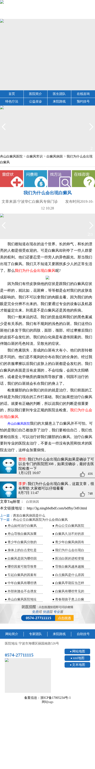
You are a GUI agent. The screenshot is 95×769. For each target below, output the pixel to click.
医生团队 (59, 94)
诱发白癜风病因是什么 (29, 515)
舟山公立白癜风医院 (69, 525)
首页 (12, 94)
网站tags (47, 702)
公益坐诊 (35, 101)
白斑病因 (32, 501)
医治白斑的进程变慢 (69, 558)
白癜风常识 (35, 156)
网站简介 (11, 634)
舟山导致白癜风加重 (22, 534)
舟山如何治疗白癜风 (22, 525)
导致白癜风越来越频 (69, 566)
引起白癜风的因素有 (22, 575)
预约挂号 (83, 101)
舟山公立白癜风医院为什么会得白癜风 (40, 519)
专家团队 (35, 634)
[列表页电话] (47, 614)
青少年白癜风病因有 (69, 542)
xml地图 (78, 658)
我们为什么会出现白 (69, 550)
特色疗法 (11, 101)
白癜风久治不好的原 (69, 534)
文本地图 (78, 664)
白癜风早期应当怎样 (69, 583)
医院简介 (35, 94)
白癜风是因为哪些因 (22, 558)
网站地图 (78, 651)
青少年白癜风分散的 (22, 542)
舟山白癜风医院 (11, 156)
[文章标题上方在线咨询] (83, 178)
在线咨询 (83, 94)
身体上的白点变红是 (22, 550)
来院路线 (59, 101)
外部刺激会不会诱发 (22, 591)
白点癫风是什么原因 (69, 575)
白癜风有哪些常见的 (69, 591)
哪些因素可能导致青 (22, 566)
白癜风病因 (55, 156)
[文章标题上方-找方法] (59, 178)
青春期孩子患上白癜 (69, 599)
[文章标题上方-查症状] (11, 178)
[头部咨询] (47, 9)
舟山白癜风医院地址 (22, 599)
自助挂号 (83, 634)
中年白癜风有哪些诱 (22, 583)
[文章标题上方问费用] (35, 178)
